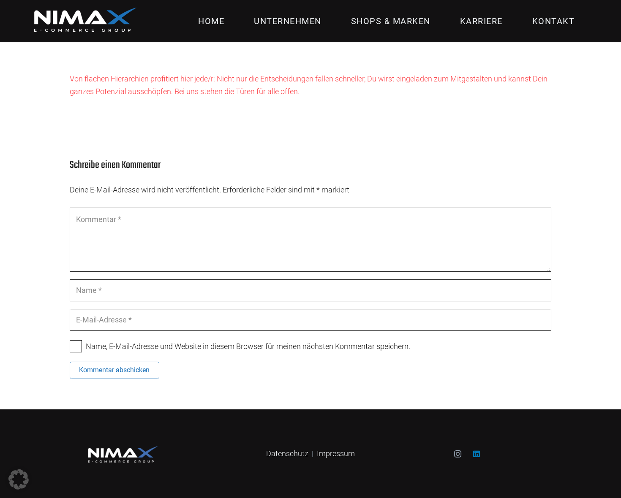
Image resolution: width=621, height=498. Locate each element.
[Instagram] (457, 453)
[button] (326, 21)
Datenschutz (287, 453)
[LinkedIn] (476, 453)
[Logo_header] (82, 21)
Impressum (336, 453)
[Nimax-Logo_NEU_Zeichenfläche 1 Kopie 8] (121, 454)
